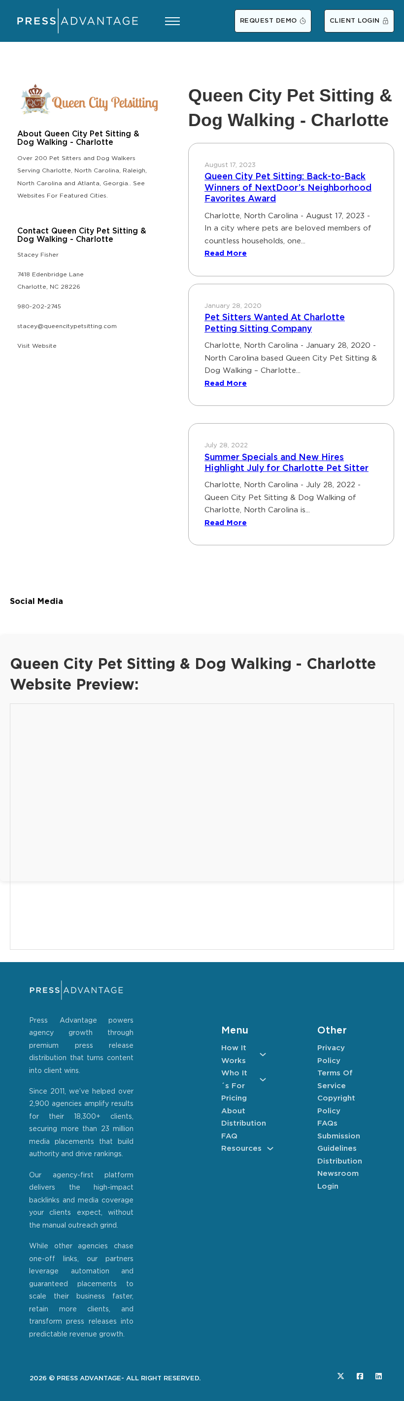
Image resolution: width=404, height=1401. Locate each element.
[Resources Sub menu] (270, 1148)
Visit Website (37, 346)
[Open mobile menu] (172, 21)
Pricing (234, 1098)
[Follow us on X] (340, 1376)
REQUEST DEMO (268, 21)
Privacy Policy (331, 1054)
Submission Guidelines (338, 1142)
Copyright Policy (336, 1104)
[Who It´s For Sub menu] (263, 1079)
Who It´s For (234, 1079)
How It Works (233, 1054)
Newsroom (338, 1173)
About (233, 1111)
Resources (241, 1148)
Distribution (243, 1123)
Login (327, 1186)
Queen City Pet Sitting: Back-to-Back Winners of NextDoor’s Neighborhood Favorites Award (287, 188)
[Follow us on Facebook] (360, 1376)
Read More (225, 253)
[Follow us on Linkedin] (378, 1376)
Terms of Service (335, 1079)
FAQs (327, 1123)
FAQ (229, 1136)
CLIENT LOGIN (355, 21)
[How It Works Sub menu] (263, 1054)
